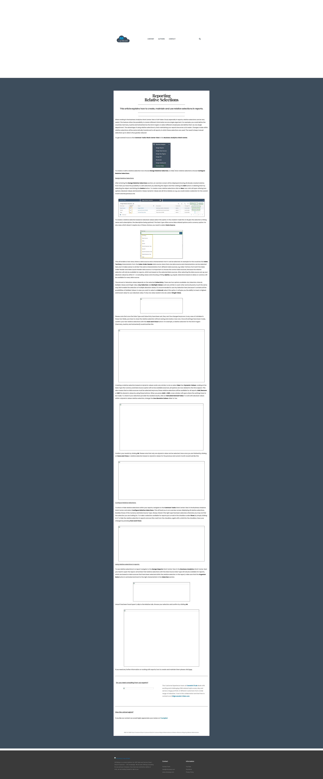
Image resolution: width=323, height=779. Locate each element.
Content (151, 39)
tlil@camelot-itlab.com (181, 696)
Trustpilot (164, 718)
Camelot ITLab (192, 686)
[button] (200, 39)
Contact (172, 39)
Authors (161, 39)
